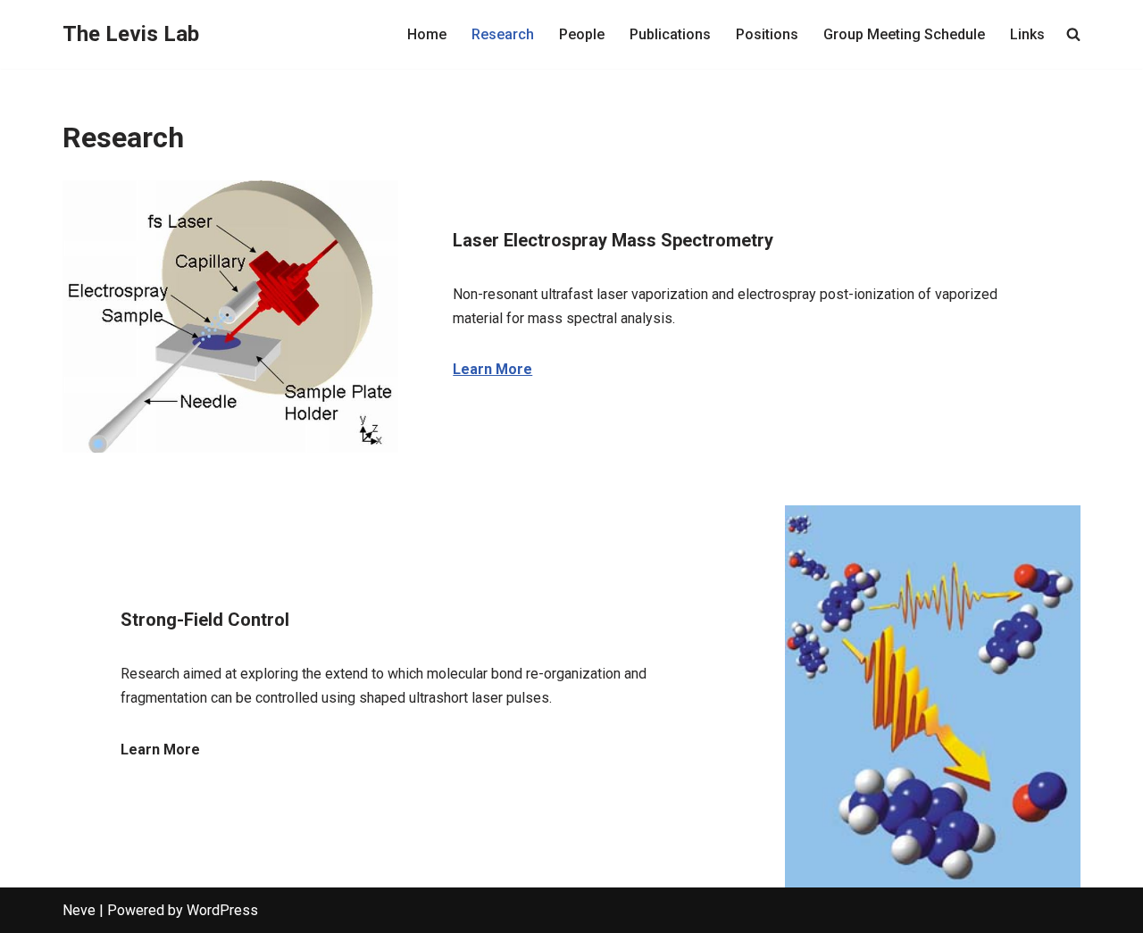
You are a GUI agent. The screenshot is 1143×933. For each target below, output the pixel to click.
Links (1027, 34)
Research (502, 34)
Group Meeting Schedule (904, 34)
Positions (767, 34)
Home (426, 34)
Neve (79, 910)
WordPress (222, 910)
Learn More (492, 369)
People (582, 34)
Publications (670, 34)
